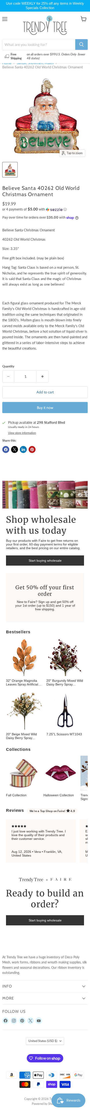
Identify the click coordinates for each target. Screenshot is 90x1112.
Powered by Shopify (45, 1104)
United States (42, 1041)
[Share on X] (14, 449)
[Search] (81, 44)
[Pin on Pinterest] (32, 449)
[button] (45, 209)
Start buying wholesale (45, 560)
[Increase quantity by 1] (42, 376)
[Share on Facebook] (5, 449)
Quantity (8, 366)
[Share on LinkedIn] (23, 449)
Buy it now (45, 407)
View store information (22, 433)
